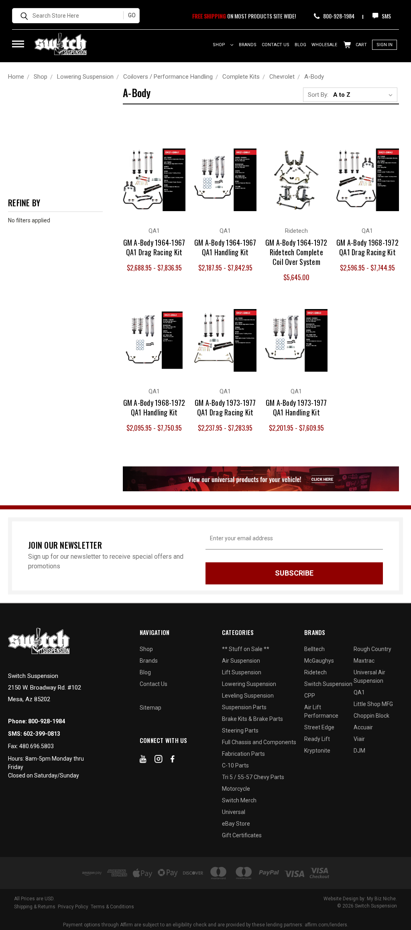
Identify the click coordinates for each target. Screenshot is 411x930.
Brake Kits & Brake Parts (252, 719)
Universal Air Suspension (369, 676)
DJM (359, 750)
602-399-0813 (41, 734)
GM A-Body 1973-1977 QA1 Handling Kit (296, 407)
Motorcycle (236, 789)
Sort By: (318, 94)
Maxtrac (364, 660)
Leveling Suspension (248, 695)
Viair (359, 739)
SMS (385, 16)
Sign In (384, 44)
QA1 (359, 692)
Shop (219, 44)
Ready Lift (317, 739)
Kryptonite (317, 750)
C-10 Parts (235, 765)
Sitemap (150, 707)
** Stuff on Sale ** (245, 649)
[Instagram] (159, 760)
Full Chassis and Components (259, 742)
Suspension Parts (244, 707)
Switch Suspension (328, 684)
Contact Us (275, 44)
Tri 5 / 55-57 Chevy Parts (253, 777)
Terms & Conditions (112, 907)
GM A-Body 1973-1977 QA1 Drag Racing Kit (225, 407)
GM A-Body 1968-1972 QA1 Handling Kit (154, 407)
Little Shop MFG (373, 704)
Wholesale (324, 44)
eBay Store (236, 823)
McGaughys (319, 660)
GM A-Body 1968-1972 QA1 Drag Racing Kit (367, 247)
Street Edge (319, 727)
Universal (233, 812)
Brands (247, 44)
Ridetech (315, 672)
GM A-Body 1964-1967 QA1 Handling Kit (225, 247)
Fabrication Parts (243, 754)
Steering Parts (240, 730)
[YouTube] (143, 760)
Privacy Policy (73, 907)
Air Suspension (241, 660)
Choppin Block (371, 715)
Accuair (363, 727)
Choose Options (154, 187)
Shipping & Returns (34, 907)
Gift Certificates (242, 835)
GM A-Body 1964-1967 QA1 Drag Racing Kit (154, 247)
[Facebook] (173, 760)
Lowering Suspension (249, 684)
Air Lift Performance (321, 711)
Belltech (314, 649)
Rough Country (372, 649)
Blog (300, 44)
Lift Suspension (241, 672)
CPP (309, 695)
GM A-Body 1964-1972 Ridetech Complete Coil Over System (296, 252)
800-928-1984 (338, 16)
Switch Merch (239, 800)
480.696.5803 (36, 746)
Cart (360, 44)
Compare (149, 171)
